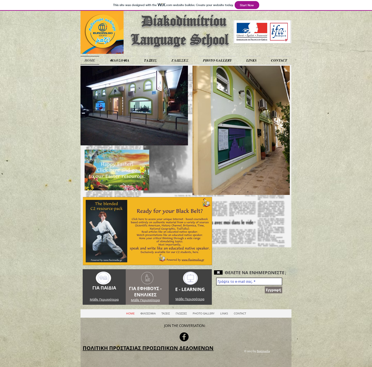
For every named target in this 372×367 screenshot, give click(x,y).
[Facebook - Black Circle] (184, 336)
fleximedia (263, 351)
